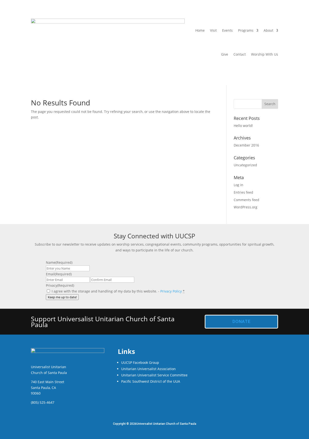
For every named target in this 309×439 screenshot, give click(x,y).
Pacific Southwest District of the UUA (150, 381)
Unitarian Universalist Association (148, 368)
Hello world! (243, 125)
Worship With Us (264, 54)
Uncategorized (245, 165)
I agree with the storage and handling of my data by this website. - (118, 291)
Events (227, 30)
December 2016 (246, 145)
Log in (238, 185)
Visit (213, 30)
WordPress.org (245, 207)
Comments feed (246, 200)
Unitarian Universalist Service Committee (154, 375)
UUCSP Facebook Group (140, 362)
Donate (241, 321)
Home (200, 30)
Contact (239, 54)
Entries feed (243, 192)
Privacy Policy (171, 291)
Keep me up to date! (62, 297)
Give (224, 54)
